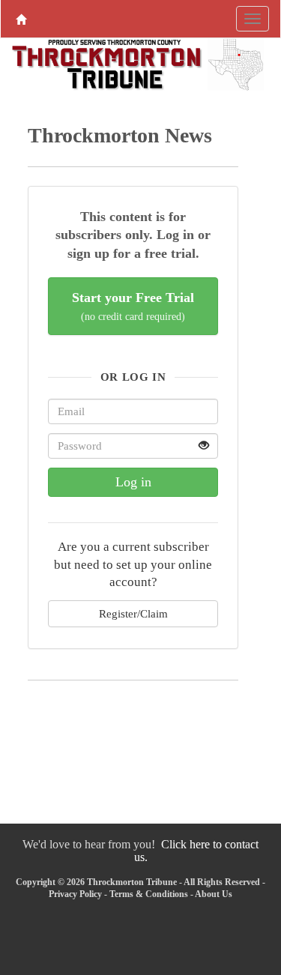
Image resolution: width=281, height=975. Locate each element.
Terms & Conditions (148, 894)
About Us (213, 894)
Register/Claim (133, 613)
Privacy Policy (75, 894)
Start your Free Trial (133, 306)
